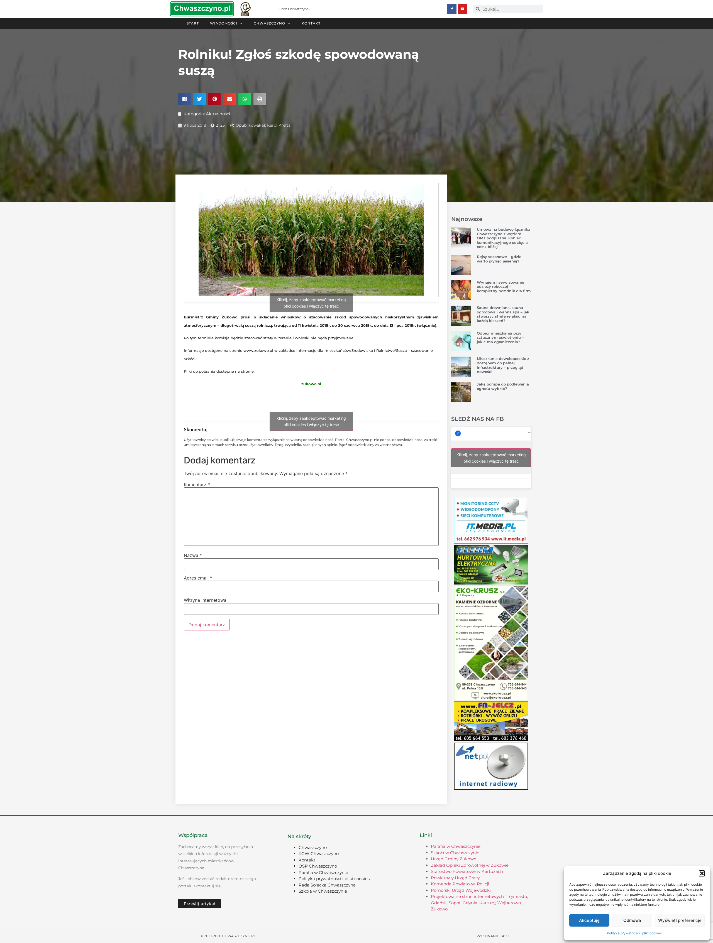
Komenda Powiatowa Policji (460, 883)
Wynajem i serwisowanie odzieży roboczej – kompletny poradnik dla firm (504, 286)
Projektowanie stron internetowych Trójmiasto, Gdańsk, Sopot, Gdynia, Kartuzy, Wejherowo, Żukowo (479, 903)
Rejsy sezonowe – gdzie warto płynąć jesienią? (499, 258)
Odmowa (632, 920)
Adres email (198, 578)
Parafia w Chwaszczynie (323, 872)
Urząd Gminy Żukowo (453, 858)
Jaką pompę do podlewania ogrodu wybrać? (503, 386)
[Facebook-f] (452, 9)
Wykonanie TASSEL (494, 936)
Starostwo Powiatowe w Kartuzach (467, 871)
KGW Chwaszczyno (319, 853)
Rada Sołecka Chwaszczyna (327, 885)
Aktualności (218, 113)
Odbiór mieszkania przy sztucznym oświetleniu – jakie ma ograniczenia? (500, 337)
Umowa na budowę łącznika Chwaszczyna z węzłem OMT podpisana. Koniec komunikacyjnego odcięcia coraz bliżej (503, 238)
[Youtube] (462, 9)
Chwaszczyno (269, 23)
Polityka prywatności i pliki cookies (634, 933)
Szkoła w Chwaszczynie (323, 891)
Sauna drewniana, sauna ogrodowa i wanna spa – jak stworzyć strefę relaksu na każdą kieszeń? (503, 314)
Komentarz (197, 484)
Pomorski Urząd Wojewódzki (461, 890)
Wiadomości (223, 23)
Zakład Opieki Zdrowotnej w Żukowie (470, 865)
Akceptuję (589, 920)
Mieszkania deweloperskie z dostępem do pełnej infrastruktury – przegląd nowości (503, 365)
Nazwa (193, 555)
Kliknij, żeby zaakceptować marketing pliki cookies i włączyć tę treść (311, 302)
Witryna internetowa (205, 600)
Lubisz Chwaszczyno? (294, 9)
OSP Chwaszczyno (318, 866)
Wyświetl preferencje (680, 920)
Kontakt (311, 23)
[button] (702, 873)
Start (193, 23)
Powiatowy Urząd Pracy (455, 877)
